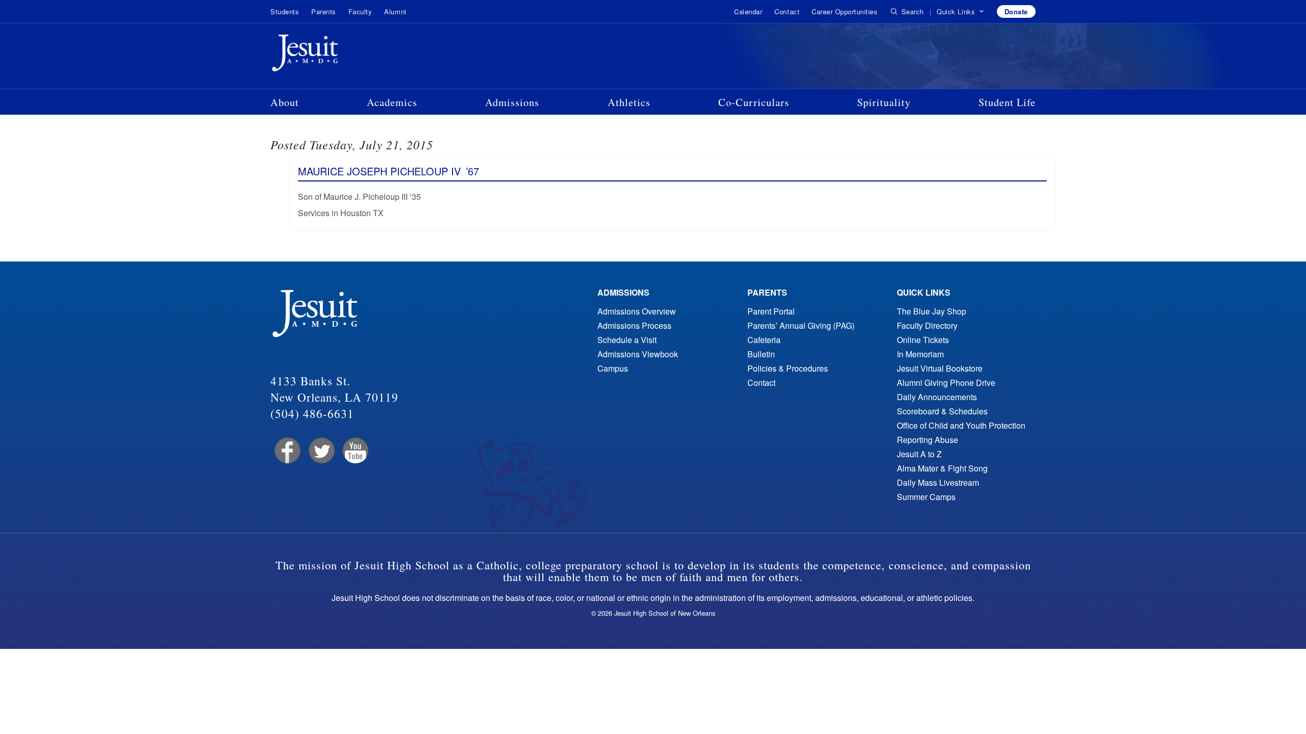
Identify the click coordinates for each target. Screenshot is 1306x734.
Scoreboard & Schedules (942, 411)
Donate (1016, 11)
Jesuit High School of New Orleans (341, 55)
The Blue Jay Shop (931, 311)
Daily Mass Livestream (938, 482)
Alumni (395, 11)
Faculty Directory (927, 325)
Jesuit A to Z (919, 454)
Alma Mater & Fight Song (942, 468)
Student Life (1007, 102)
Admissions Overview (636, 311)
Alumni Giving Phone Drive (946, 382)
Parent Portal (771, 311)
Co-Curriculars (753, 102)
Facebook (286, 451)
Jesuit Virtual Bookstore (940, 368)
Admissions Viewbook (637, 354)
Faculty (360, 11)
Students (284, 11)
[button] (960, 11)
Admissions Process (634, 325)
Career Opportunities (844, 11)
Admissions (512, 102)
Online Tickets (923, 340)
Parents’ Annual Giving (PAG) (801, 325)
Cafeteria (764, 340)
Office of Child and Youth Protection (961, 425)
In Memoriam (920, 354)
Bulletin (761, 354)
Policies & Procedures (787, 368)
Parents (323, 11)
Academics (392, 102)
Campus (612, 368)
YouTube (355, 451)
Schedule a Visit (627, 340)
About (284, 102)
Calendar (748, 11)
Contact (786, 11)
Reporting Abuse (927, 439)
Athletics (629, 102)
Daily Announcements (937, 397)
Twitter (321, 451)
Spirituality (884, 102)
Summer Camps (926, 497)
